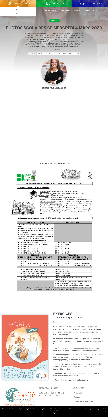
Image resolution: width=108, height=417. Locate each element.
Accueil (32, 54)
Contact (87, 11)
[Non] (105, 411)
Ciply (17, 13)
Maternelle (65, 11)
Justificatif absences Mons (84, 401)
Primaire (77, 11)
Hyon (51, 395)
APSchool (99, 11)
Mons (17, 9)
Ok (54, 413)
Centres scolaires (50, 11)
